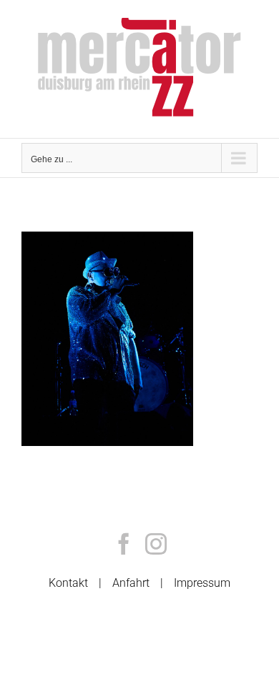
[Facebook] (123, 544)
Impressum (202, 583)
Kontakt (68, 583)
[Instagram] (156, 544)
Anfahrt (131, 583)
